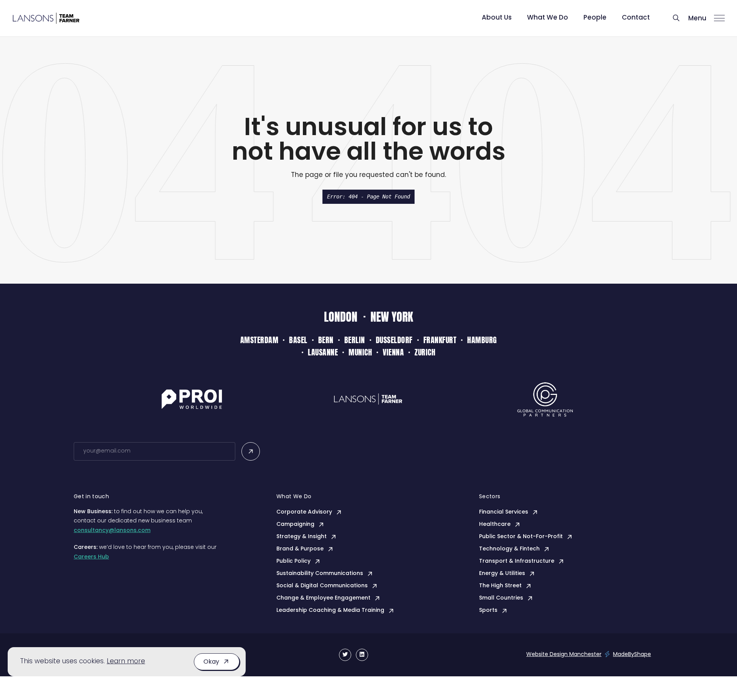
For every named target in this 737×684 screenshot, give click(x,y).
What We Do (547, 18)
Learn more (126, 661)
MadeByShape (632, 655)
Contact (636, 18)
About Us (497, 18)
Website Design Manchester (563, 655)
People (594, 18)
